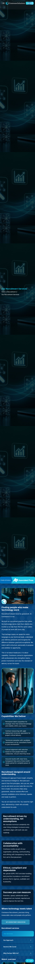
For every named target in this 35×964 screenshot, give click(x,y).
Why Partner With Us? (11, 953)
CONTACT (29, 3)
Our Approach (8, 940)
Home (4, 292)
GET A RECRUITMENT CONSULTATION (15, 922)
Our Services (8, 934)
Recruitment (11, 292)
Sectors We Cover (9, 947)
